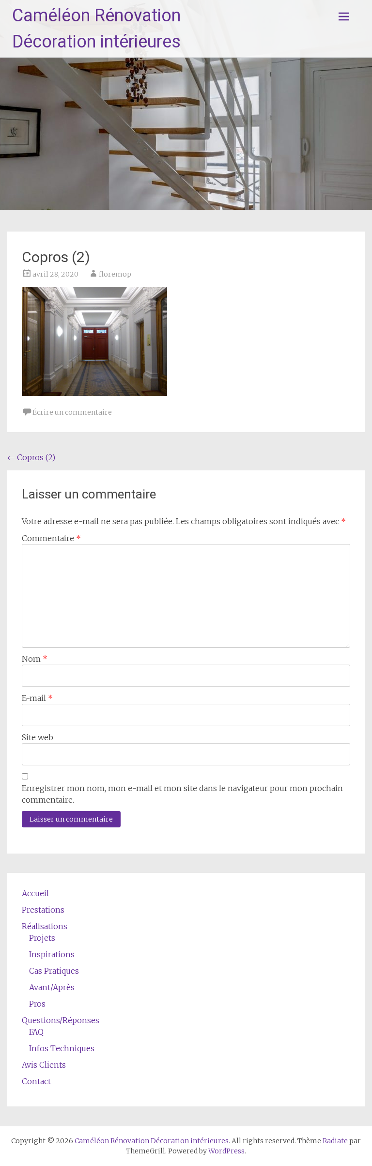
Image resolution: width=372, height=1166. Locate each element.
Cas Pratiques (54, 971)
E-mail (37, 698)
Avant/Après (52, 987)
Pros (37, 1004)
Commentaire (51, 538)
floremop (115, 274)
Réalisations (44, 926)
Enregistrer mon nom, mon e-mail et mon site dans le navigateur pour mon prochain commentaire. (182, 794)
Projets (42, 938)
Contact (36, 1081)
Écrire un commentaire (72, 412)
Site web (37, 737)
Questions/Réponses (60, 1020)
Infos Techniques (61, 1048)
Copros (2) (31, 457)
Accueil (35, 893)
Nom (34, 659)
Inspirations (52, 954)
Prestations (43, 910)
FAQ (36, 1032)
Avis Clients (44, 1065)
